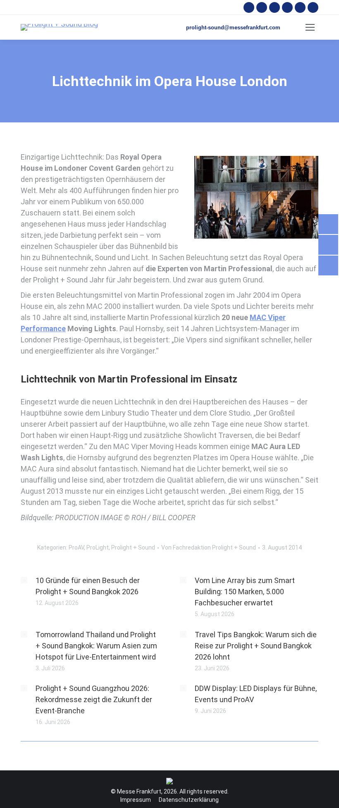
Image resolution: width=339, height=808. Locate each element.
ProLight (97, 547)
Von (208, 547)
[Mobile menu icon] (310, 27)
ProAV (76, 547)
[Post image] (24, 580)
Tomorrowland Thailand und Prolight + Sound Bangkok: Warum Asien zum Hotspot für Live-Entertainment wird (96, 645)
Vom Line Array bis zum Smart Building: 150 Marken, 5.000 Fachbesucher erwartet (245, 591)
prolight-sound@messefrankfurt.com (233, 27)
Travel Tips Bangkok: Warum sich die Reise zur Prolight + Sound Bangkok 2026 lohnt (256, 645)
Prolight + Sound (133, 547)
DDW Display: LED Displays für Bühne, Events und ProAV (256, 694)
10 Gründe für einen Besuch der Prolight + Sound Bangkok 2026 (88, 586)
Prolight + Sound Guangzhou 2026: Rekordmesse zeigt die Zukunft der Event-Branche (94, 699)
